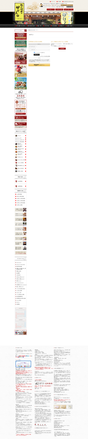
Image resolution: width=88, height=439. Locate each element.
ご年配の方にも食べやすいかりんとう (21, 151)
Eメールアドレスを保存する (40, 52)
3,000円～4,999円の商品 (21, 202)
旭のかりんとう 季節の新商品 (19, 141)
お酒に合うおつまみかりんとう (21, 149)
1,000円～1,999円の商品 (21, 198)
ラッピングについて (19, 282)
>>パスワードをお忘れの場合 (45, 56)
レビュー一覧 (18, 292)
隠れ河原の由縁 (19, 266)
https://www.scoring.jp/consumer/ (21, 393)
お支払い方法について (20, 276)
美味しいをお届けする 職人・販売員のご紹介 (20, 269)
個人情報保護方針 (19, 296)
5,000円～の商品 (19, 204)
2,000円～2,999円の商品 (21, 200)
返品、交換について (19, 286)
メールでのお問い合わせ (20, 288)
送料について (18, 280)
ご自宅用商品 (20, 181)
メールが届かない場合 (20, 294)
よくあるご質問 (19, 290)
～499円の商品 (19, 194)
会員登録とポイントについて (21, 284)
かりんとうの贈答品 (21, 162)
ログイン (18, 302)
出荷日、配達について (20, 278)
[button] (39, 65)
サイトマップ (18, 262)
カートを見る (18, 300)
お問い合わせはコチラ (58, 427)
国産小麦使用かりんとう (21, 165)
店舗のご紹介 (18, 271)
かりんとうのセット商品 (21, 159)
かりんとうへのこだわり (20, 264)
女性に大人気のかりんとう (20, 154)
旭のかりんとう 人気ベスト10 (19, 139)
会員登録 (18, 304)
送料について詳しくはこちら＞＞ (40, 380)
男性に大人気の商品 (21, 168)
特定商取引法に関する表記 (21, 298)
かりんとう (19, 135)
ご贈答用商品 (20, 186)
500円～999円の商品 (20, 196)
